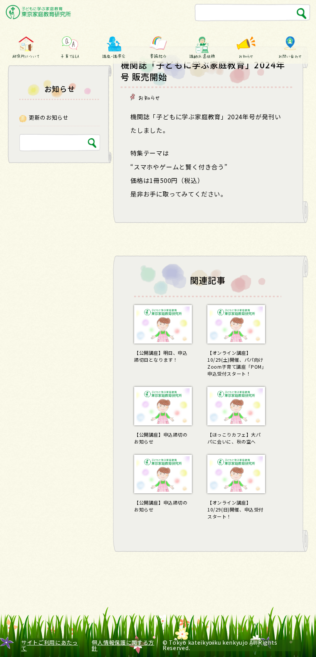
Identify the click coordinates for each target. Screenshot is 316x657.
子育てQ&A (70, 56)
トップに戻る (292, 636)
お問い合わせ (290, 56)
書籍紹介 (158, 56)
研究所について (25, 56)
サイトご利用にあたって (49, 645)
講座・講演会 (114, 56)
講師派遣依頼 (202, 56)
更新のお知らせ (49, 117)
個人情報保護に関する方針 (123, 645)
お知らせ (246, 56)
